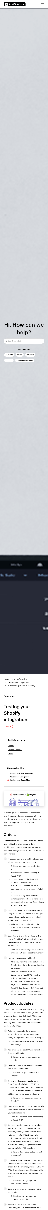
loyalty (19, 355)
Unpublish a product (17, 1106)
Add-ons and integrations (18, 682)
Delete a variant (14, 1065)
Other (10, 754)
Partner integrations (16, 686)
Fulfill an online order (17, 958)
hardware (9, 355)
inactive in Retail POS (24, 1084)
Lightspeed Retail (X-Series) (15, 679)
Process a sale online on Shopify (22, 859)
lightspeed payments (25, 360)
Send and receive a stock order (21, 1189)
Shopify (31, 686)
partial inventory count (26, 1204)
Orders (11, 746)
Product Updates (15, 750)
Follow (8, 726)
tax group (30, 355)
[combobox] (24, 341)
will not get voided (31, 939)
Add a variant (13, 1050)
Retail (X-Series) (15, 4)
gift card (9, 360)
